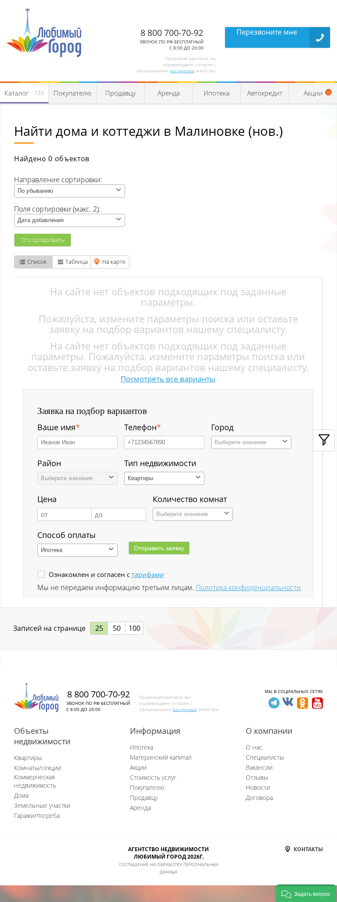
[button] (306, 893)
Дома (21, 795)
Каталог (24, 92)
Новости (258, 787)
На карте (113, 261)
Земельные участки (42, 805)
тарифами (148, 574)
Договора (259, 797)
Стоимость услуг (153, 777)
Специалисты (265, 757)
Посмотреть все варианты (168, 379)
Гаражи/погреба (37, 815)
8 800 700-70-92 (171, 33)
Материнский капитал (161, 757)
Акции (138, 767)
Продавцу (120, 92)
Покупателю (72, 92)
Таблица (76, 261)
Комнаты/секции (37, 768)
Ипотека (216, 92)
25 (99, 628)
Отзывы (257, 777)
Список (37, 261)
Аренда (169, 92)
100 (134, 628)
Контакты (308, 849)
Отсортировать (43, 240)
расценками (182, 70)
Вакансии (259, 767)
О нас (254, 747)
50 (117, 628)
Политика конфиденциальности (248, 587)
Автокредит (265, 92)
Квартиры (28, 757)
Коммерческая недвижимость (35, 781)
